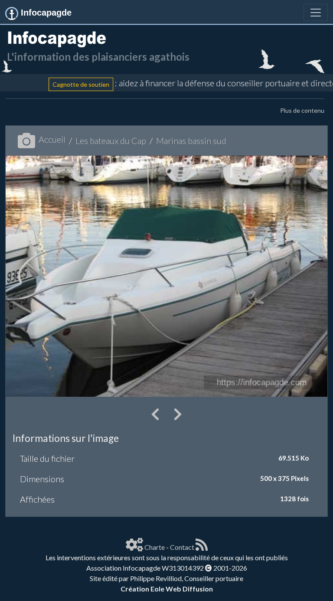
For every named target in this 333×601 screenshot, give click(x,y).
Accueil (52, 139)
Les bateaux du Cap (110, 140)
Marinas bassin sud (191, 140)
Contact (182, 547)
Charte (154, 547)
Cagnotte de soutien (67, 84)
